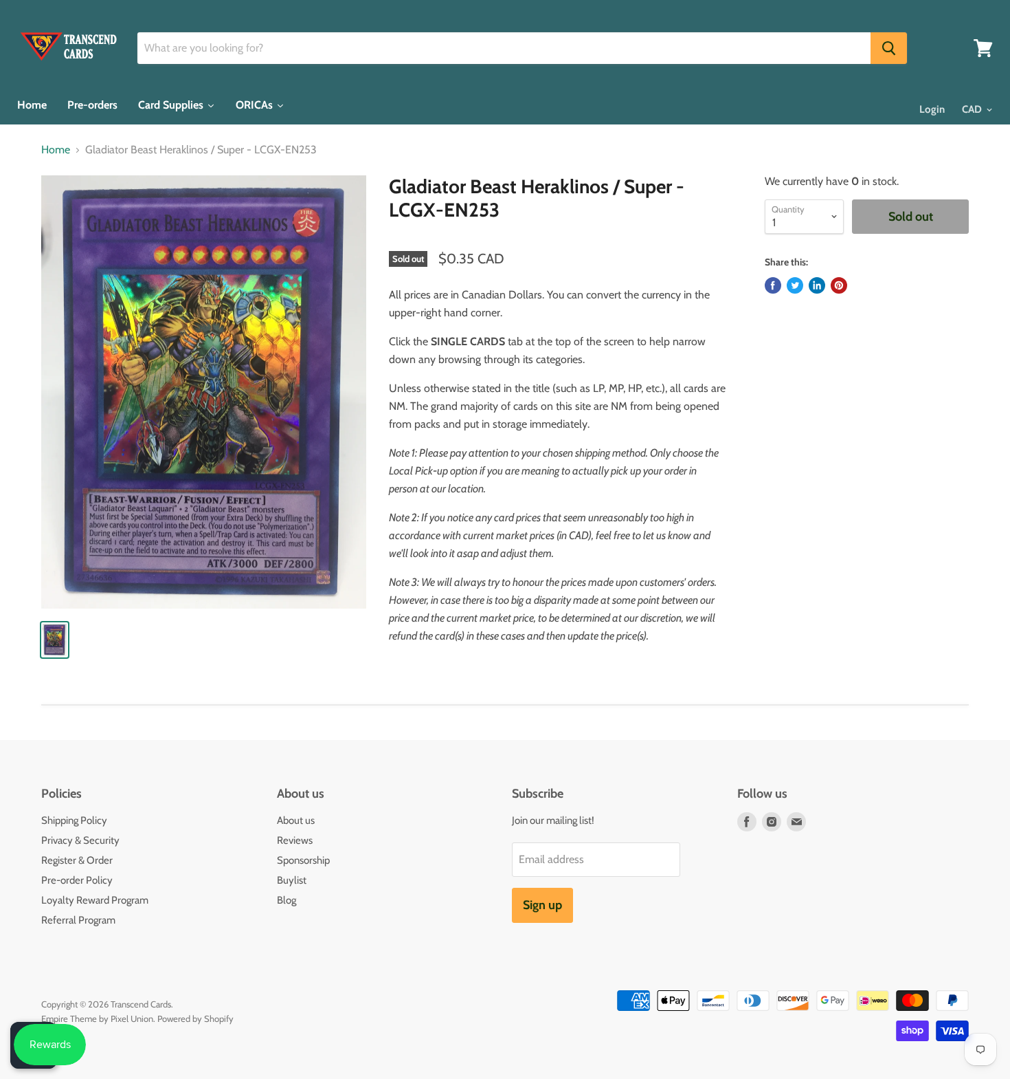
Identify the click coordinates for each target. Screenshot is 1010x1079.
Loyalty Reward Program (94, 900)
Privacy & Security (80, 840)
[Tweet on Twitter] (795, 285)
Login (932, 109)
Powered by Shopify (195, 1018)
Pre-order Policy (77, 880)
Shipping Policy (74, 820)
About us (296, 820)
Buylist (291, 880)
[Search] (889, 48)
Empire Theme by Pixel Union (97, 1018)
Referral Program (78, 920)
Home (55, 150)
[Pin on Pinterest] (839, 285)
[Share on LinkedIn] (817, 285)
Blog (286, 900)
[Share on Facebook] (773, 285)
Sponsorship (303, 860)
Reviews (295, 840)
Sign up (542, 905)
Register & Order (77, 860)
